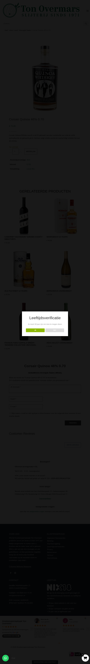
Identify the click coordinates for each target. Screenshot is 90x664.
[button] (5, 658)
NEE (54, 330)
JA (35, 330)
